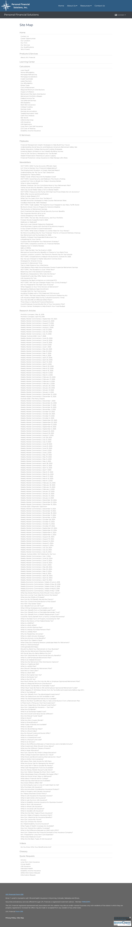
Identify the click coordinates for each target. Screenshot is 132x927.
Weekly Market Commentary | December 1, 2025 (38, 401)
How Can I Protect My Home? (31, 822)
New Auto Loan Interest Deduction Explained (37, 224)
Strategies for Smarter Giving (31, 261)
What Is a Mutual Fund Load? (31, 740)
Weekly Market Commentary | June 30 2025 (36, 444)
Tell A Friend (25, 49)
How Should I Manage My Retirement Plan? (36, 668)
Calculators (25, 66)
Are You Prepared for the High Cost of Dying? (37, 285)
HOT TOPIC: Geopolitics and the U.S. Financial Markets (40, 244)
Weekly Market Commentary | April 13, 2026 (36, 362)
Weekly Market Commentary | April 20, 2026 (36, 360)
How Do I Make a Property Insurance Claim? (36, 815)
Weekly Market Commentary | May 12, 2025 (36, 459)
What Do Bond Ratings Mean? (32, 729)
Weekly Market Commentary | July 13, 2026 (36, 334)
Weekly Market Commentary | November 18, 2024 (38, 513)
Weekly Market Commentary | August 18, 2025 (37, 433)
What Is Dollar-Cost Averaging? (32, 759)
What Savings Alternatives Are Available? (35, 781)
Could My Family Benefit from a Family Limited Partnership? (43, 617)
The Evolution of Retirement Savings (34, 209)
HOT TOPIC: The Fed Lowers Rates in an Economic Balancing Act (44, 295)
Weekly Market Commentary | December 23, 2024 (39, 502)
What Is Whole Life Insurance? (31, 806)
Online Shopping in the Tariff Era (32, 216)
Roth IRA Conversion (28, 105)
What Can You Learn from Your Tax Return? (36, 198)
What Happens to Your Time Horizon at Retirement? (39, 287)
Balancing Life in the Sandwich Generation (36, 272)
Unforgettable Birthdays (29, 647)
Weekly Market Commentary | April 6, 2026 (36, 364)
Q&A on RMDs (26, 248)
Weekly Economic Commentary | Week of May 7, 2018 (40, 591)
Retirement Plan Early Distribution (33, 94)
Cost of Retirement (27, 87)
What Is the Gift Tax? (28, 679)
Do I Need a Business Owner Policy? (34, 794)
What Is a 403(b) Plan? (29, 632)
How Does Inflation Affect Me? (31, 783)
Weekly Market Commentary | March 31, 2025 (37, 472)
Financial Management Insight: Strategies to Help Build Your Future (45, 145)
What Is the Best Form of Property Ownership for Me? (40, 619)
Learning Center (27, 62)
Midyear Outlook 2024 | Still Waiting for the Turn (38, 554)
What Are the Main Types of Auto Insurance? (37, 813)
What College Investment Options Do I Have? (37, 755)
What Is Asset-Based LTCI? (30, 196)
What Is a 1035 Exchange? (30, 645)
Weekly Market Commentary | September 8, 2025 (38, 427)
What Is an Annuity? (28, 742)
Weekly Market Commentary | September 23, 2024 (39, 528)
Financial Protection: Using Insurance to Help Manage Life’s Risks (44, 158)
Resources (85, 6)
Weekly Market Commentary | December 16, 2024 (38, 504)
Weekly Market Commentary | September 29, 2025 (39, 420)
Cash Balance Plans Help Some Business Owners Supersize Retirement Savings (49, 267)
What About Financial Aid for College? (34, 778)
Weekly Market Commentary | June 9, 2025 (36, 450)
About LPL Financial (28, 57)
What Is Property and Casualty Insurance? (36, 791)
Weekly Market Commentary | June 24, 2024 (36, 558)
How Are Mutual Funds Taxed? (31, 716)
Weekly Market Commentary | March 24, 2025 (37, 474)
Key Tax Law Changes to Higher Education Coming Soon (41, 259)
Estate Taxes (25, 85)
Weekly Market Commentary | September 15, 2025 (39, 424)
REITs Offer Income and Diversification (34, 194)
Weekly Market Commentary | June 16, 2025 (36, 448)
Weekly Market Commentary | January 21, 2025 (37, 494)
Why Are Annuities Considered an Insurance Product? (40, 789)
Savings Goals (26, 109)
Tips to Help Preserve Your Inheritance (34, 265)
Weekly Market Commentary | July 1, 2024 (36, 556)
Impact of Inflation (27, 92)
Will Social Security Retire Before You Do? (36, 653)
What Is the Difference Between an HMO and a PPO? (40, 830)
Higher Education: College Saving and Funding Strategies (41, 149)
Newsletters (25, 162)
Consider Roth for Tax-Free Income (33, 291)
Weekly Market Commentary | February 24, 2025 (38, 483)
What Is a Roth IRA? (28, 673)
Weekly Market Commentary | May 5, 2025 (36, 461)
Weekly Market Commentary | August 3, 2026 (37, 327)
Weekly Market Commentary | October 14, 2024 (38, 524)
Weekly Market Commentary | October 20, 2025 (38, 414)
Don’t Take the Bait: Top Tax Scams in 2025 (36, 250)
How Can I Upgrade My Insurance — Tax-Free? (37, 707)
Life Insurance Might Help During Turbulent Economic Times (42, 298)
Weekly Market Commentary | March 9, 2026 (37, 373)
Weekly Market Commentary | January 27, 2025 (37, 491)
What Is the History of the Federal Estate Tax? (37, 621)
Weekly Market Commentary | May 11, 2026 (36, 353)
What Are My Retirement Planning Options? (37, 651)
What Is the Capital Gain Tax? (31, 675)
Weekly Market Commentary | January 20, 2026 (38, 388)
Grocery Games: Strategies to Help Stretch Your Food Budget (43, 306)
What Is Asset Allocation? (30, 750)
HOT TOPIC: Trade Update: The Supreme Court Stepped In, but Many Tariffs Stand (50, 205)
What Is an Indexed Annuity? (31, 660)
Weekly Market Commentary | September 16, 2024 (39, 530)
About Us (71, 6)
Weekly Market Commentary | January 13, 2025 (37, 496)
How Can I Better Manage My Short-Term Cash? (38, 772)
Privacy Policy (11, 918)
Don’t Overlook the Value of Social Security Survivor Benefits (43, 211)
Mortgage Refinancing (29, 75)
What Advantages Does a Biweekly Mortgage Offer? (39, 774)
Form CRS (19, 911)
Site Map (20, 918)
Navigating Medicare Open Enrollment (35, 289)
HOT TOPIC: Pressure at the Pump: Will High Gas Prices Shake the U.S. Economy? (50, 192)
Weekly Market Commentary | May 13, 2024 (36, 571)
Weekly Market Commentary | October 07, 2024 (38, 526)
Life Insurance (26, 122)
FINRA (84, 902)
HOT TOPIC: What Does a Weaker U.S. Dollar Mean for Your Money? (45, 231)
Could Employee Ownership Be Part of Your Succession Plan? (43, 304)
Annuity (23, 860)
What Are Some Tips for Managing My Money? (37, 763)
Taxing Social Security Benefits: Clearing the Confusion (40, 187)
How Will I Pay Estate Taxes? (31, 604)
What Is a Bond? (27, 727)
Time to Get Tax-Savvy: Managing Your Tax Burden (39, 153)
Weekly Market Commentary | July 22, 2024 (36, 550)
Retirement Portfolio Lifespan (31, 96)
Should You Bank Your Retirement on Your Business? (40, 649)
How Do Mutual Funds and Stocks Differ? (36, 733)
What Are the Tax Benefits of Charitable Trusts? (38, 686)
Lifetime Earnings (27, 120)
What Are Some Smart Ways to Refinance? (36, 776)
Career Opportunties (28, 38)
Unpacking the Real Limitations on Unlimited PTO (39, 280)
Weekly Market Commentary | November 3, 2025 (38, 409)
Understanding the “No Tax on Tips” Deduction (37, 172)
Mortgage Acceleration (29, 77)
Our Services (25, 45)
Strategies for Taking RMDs (30, 175)
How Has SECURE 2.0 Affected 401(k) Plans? (36, 300)
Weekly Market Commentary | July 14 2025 (36, 442)
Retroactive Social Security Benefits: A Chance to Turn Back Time (44, 252)
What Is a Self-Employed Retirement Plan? (36, 658)
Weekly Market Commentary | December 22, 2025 (39, 394)
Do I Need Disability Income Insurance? (35, 824)
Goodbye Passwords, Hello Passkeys (34, 203)
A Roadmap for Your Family (31, 239)
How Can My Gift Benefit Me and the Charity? (37, 599)
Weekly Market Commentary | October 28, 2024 (38, 519)
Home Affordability (27, 72)
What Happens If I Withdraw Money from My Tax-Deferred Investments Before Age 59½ (52, 690)
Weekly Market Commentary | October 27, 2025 (38, 412)
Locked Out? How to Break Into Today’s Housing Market (41, 181)
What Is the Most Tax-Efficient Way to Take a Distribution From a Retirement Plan (50, 701)
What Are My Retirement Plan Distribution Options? (40, 662)
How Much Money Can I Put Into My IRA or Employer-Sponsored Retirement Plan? (50, 681)
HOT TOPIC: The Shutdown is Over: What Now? (38, 269)
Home (61, 6)
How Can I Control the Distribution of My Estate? (38, 601)
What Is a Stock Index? (29, 731)
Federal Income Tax (28, 98)
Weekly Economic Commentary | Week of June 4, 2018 (40, 582)
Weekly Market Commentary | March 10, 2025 (37, 478)
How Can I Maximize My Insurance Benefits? (36, 817)
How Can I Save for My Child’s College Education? (38, 753)
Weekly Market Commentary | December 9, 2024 (38, 509)
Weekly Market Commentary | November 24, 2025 (39, 403)
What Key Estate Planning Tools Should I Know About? (40, 593)
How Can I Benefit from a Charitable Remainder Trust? (40, 612)
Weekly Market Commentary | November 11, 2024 (38, 515)
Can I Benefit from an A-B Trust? (32, 606)
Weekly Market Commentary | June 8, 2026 (36, 345)
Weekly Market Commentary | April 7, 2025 (36, 470)
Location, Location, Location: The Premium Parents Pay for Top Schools (46, 254)
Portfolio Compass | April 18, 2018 (33, 317)
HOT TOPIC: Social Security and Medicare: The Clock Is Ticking (43, 179)
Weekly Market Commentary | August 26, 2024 (37, 537)
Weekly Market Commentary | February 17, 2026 (38, 379)
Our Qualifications (27, 47)
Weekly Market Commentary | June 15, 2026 (36, 342)
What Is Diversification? (29, 722)
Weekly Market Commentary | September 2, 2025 (38, 429)
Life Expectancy (26, 124)
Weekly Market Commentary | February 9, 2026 (38, 381)
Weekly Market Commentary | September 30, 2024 (39, 319)
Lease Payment (26, 81)
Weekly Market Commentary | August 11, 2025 (37, 435)
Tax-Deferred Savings (28, 100)
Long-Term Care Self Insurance (32, 126)
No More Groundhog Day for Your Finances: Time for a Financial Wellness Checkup (50, 233)
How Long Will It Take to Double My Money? (37, 765)
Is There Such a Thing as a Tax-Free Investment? (38, 703)
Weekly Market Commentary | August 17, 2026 (37, 323)
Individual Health (27, 868)
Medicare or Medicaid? (29, 222)
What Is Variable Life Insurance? (32, 811)
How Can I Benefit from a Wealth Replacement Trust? (40, 614)
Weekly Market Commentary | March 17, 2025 (37, 476)
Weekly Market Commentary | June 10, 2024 (36, 563)
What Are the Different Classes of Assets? (36, 748)
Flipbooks (24, 141)
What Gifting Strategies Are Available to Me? (37, 608)
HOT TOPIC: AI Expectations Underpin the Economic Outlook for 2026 (46, 257)
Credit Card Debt (27, 79)
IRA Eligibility (25, 103)
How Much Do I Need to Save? (31, 640)
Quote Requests (27, 856)
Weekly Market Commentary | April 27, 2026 (36, 358)
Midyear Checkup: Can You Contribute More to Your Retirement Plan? (46, 185)
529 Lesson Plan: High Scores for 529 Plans (36, 761)
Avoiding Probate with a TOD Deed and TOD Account (40, 293)
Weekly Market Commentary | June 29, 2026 (36, 338)
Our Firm (24, 43)
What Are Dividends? (28, 709)
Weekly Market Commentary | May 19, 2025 (36, 457)
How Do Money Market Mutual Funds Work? (37, 770)
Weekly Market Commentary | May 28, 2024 (36, 567)
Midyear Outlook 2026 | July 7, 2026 (33, 336)
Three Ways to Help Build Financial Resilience (37, 302)
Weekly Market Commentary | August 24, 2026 (37, 321)
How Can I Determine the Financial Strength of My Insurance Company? (47, 832)
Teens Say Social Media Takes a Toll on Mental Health (39, 190)
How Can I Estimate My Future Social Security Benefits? (41, 655)
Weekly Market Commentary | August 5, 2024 (37, 543)
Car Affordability (26, 83)
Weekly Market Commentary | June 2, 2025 (36, 453)
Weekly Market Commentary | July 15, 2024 (36, 552)
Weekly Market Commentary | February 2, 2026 (38, 383)
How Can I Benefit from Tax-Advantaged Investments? (40, 694)
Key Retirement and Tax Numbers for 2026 (36, 235)
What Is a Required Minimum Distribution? (36, 683)
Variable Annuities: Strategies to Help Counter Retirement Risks (43, 200)
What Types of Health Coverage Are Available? (37, 826)
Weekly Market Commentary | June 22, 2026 (36, 340)
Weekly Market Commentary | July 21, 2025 (36, 440)
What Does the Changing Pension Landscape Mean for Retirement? (45, 642)
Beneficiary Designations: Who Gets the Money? (38, 274)
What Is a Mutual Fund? (29, 735)
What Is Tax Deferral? (28, 692)
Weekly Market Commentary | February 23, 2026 (38, 377)
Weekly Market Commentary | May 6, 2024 (36, 573)
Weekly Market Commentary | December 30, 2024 (39, 500)
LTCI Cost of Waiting (28, 128)
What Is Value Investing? (29, 183)
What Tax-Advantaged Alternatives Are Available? (38, 699)
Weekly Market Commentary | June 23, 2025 (36, 446)
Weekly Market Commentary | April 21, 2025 (36, 465)
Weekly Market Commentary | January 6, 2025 (37, 498)
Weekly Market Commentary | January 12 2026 (37, 390)
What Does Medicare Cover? (31, 837)
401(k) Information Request (30, 873)
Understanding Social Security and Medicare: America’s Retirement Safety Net (49, 147)
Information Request (28, 875)
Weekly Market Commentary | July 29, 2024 (36, 547)
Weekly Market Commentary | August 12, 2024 (37, 541)
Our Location (25, 41)
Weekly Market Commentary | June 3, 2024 (36, 565)
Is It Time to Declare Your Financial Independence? (39, 168)
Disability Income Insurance (31, 131)
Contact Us (100, 6)
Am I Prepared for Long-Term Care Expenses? (37, 835)
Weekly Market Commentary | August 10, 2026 (37, 325)
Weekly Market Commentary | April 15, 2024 (36, 580)
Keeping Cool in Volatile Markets (32, 246)
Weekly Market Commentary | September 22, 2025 (39, 422)
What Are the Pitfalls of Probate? (32, 597)
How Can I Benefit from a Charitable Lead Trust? (38, 610)
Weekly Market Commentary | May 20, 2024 (36, 569)
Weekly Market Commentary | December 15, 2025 (38, 396)
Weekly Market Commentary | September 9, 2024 (38, 532)
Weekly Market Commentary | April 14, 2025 (36, 468)
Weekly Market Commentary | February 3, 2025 (38, 489)
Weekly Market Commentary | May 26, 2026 (36, 349)
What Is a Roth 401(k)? (29, 625)
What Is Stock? (26, 718)
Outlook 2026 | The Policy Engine (33, 399)
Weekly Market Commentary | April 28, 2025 (36, 463)
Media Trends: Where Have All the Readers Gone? (38, 177)
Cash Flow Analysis (27, 116)
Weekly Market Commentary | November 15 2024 (38, 511)
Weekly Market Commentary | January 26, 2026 (38, 386)
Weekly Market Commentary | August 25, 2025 (37, 431)
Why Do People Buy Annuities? (32, 634)
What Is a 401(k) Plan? (28, 666)
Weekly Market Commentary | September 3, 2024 (38, 535)
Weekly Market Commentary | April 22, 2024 (36, 578)
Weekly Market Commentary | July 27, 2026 (36, 330)
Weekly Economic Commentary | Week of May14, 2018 (40, 588)
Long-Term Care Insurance (30, 862)
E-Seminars (25, 135)
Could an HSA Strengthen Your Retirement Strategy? (40, 241)
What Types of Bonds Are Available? (34, 724)
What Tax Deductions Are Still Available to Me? (37, 696)
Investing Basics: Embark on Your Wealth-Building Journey (42, 151)
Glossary (23, 851)
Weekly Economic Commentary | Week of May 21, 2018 (40, 586)
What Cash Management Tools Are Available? (37, 768)
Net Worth (24, 118)
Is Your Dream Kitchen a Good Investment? (36, 228)
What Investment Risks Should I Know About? (37, 746)
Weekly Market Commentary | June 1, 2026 (36, 347)
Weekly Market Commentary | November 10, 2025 (38, 407)
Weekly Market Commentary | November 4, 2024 (38, 517)
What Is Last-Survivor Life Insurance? (34, 800)
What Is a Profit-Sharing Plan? (31, 627)
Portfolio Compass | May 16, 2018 (32, 314)
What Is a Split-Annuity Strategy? (33, 636)
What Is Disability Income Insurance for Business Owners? (42, 802)
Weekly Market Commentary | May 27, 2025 (36, 455)
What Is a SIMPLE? (27, 623)
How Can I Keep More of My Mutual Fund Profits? (38, 705)
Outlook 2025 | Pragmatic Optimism (34, 506)
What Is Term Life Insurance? (31, 804)
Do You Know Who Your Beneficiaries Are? (36, 847)
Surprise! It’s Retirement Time (31, 263)
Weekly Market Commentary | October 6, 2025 (37, 418)
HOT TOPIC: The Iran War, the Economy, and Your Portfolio (42, 218)
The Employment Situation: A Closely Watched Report (40, 170)
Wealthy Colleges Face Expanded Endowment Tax (39, 237)
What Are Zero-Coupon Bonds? (32, 720)
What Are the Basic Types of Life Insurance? (36, 839)
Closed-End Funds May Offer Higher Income (36, 276)
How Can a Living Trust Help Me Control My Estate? (39, 595)
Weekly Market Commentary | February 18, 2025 (38, 485)
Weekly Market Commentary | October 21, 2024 (38, 522)
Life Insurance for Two (28, 278)
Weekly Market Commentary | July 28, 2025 (36, 437)
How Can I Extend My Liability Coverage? (35, 828)
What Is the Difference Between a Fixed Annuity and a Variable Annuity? (47, 744)
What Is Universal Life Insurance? (32, 809)
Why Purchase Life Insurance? (31, 787)
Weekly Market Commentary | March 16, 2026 (37, 371)
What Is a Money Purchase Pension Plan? (35, 630)
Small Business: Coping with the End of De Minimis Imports (42, 226)
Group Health (25, 864)
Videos (23, 843)
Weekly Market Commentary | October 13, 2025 (38, 416)
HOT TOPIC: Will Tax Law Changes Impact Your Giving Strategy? (44, 282)
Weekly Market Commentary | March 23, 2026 (37, 368)
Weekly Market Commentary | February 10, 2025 (38, 487)
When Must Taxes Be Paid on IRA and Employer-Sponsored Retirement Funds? (49, 688)
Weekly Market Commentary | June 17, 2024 (36, 560)
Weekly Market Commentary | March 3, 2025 (37, 481)
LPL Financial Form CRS (14, 894)
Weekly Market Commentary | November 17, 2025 (38, 405)
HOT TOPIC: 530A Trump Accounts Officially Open (39, 166)
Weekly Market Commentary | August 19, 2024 (37, 539)
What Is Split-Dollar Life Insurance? (33, 798)
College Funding (27, 107)
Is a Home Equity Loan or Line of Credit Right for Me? (40, 785)
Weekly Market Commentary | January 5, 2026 (37, 392)
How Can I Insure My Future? (31, 819)
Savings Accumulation (29, 111)
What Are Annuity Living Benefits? (33, 638)
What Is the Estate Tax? (29, 677)
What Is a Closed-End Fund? (31, 737)
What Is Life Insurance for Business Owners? (37, 796)
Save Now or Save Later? (29, 671)
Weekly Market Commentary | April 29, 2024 (36, 576)
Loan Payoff (25, 70)
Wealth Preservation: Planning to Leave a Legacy (38, 156)
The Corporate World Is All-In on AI (33, 213)
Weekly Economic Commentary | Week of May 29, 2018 (40, 584)
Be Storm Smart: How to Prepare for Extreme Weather (40, 207)
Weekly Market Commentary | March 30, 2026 (37, 366)
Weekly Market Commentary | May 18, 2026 (36, 351)
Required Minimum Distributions (33, 90)
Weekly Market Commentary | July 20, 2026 (36, 332)
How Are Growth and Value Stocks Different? (37, 714)
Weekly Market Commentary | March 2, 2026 (37, 375)
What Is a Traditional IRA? (30, 664)
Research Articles (28, 311)
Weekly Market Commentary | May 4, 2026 (36, 355)
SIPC (88, 902)
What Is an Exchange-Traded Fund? (33, 712)
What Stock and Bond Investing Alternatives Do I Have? (41, 757)
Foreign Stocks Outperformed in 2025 (34, 220)
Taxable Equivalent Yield (29, 113)
